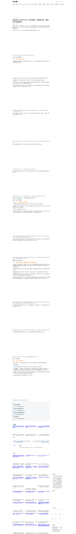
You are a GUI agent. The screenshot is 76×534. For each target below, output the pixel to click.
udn (13, 17)
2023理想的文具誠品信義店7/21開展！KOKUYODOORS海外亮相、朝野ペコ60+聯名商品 (28, 366)
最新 (13, 4)
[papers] (59, 1)
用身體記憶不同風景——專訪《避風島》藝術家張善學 (57, 528)
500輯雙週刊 (56, 4)
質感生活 (39, 4)
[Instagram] (58, 1)
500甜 (24, 4)
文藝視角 (35, 4)
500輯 (14, 17)
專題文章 (48, 4)
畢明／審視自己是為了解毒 (56, 531)
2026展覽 (61, 4)
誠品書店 (14, 437)
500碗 (32, 4)
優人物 (52, 4)
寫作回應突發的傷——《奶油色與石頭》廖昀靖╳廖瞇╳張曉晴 (57, 530)
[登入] (61, 1)
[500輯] (15, 1)
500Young (28, 4)
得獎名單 (17, 4)
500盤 (21, 4)
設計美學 (44, 4)
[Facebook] (56, 1)
